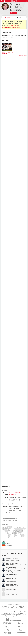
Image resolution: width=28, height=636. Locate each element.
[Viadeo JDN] (20, 630)
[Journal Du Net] (7, 626)
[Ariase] (7, 633)
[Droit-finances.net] (20, 626)
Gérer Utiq (24, 614)
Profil (8, 17)
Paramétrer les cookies (16, 614)
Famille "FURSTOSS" (12, 594)
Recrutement (21, 613)
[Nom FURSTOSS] (3, 590)
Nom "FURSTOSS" (11, 589)
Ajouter (14, 13)
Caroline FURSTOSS (11, 574)
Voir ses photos (22, 55)
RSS (16, 613)
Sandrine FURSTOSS (12, 558)
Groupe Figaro (12, 615)
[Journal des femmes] (7, 623)
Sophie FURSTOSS (11, 578)
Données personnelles (6, 614)
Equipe (12, 611)
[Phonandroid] (20, 633)
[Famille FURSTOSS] (3, 594)
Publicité (24, 611)
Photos (21, 17)
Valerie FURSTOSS (11, 567)
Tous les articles (11, 613)
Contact (6, 613)
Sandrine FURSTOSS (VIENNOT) (7, 52)
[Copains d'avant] (7, 630)
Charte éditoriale (18, 611)
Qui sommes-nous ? (6, 611)
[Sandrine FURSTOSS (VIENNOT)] (5, 6)
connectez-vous (13, 25)
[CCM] (20, 623)
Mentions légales (4, 615)
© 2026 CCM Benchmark (21, 615)
